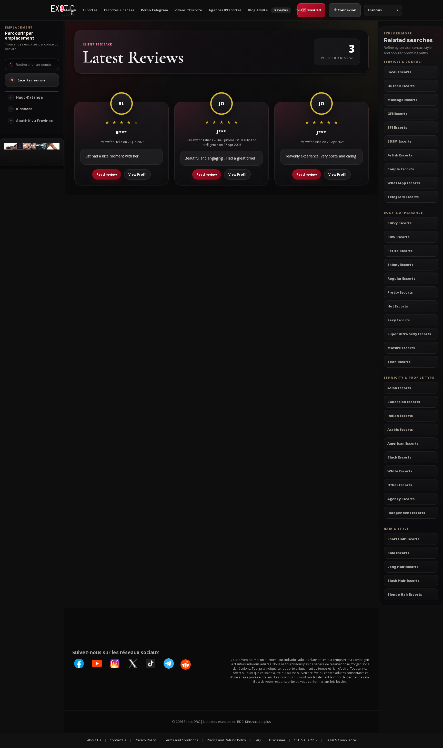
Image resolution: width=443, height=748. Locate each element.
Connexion (347, 10)
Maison (70, 10)
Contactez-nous (308, 10)
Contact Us (118, 740)
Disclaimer (277, 740)
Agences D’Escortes (225, 10)
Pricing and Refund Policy (226, 740)
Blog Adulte (258, 10)
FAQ (258, 740)
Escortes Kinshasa (119, 10)
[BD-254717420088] (31, 148)
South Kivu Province (34, 120)
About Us (94, 740)
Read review (106, 174)
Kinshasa (24, 109)
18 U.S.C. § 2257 (305, 740)
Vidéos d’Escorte (188, 10)
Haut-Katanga (29, 97)
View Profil (137, 174)
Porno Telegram (154, 10)
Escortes (90, 10)
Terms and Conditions (181, 740)
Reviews (281, 10)
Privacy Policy (145, 740)
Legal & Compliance (341, 740)
